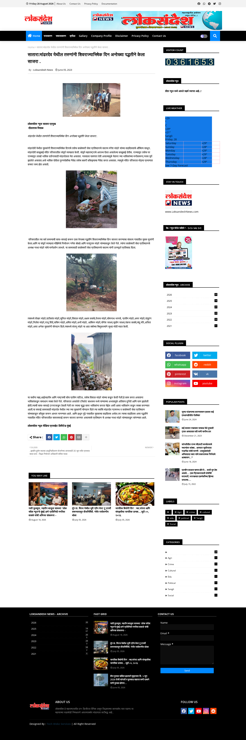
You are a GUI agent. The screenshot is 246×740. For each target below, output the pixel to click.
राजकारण (48, 36)
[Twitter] (56, 437)
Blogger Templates (55, 732)
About (179, 732)
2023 (192, 313)
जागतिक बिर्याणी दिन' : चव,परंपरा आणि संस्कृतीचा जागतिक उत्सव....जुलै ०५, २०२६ (132, 511)
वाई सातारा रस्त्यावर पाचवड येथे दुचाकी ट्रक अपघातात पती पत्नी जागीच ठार (198, 429)
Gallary (83, 36)
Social (173, 524)
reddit (207, 364)
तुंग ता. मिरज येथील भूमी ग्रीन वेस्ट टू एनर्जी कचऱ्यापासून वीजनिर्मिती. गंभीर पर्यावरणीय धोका (91, 511)
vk (207, 374)
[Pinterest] (71, 437)
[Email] (78, 437)
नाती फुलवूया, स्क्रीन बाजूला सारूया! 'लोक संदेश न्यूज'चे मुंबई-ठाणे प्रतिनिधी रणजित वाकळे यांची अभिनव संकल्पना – (48, 511)
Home (36, 36)
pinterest (180, 374)
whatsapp (180, 364)
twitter (207, 355)
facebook (180, 355)
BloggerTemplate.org (100, 732)
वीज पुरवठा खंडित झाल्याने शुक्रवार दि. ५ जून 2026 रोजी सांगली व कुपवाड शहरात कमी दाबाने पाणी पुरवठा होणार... (129, 679)
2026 (192, 294)
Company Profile (101, 36)
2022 (192, 320)
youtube (207, 383)
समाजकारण (61, 36)
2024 (192, 307)
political (185, 518)
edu (172, 518)
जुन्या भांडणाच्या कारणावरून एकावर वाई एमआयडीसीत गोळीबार (198, 413)
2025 (192, 301)
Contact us (75, 3)
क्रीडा (72, 36)
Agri (179, 512)
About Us (61, 3)
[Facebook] (49, 437)
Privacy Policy (91, 3)
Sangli (199, 518)
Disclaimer (121, 36)
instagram (180, 383)
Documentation (109, 3)
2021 (191, 326)
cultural (206, 512)
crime (192, 512)
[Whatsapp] (64, 437)
